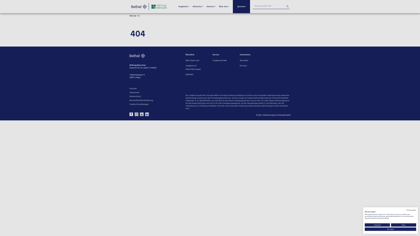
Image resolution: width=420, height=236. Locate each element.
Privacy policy (411, 210)
